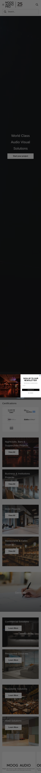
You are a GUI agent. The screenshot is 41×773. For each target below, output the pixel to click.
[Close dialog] (39, 375)
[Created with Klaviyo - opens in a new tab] (20, 398)
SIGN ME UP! (31, 389)
